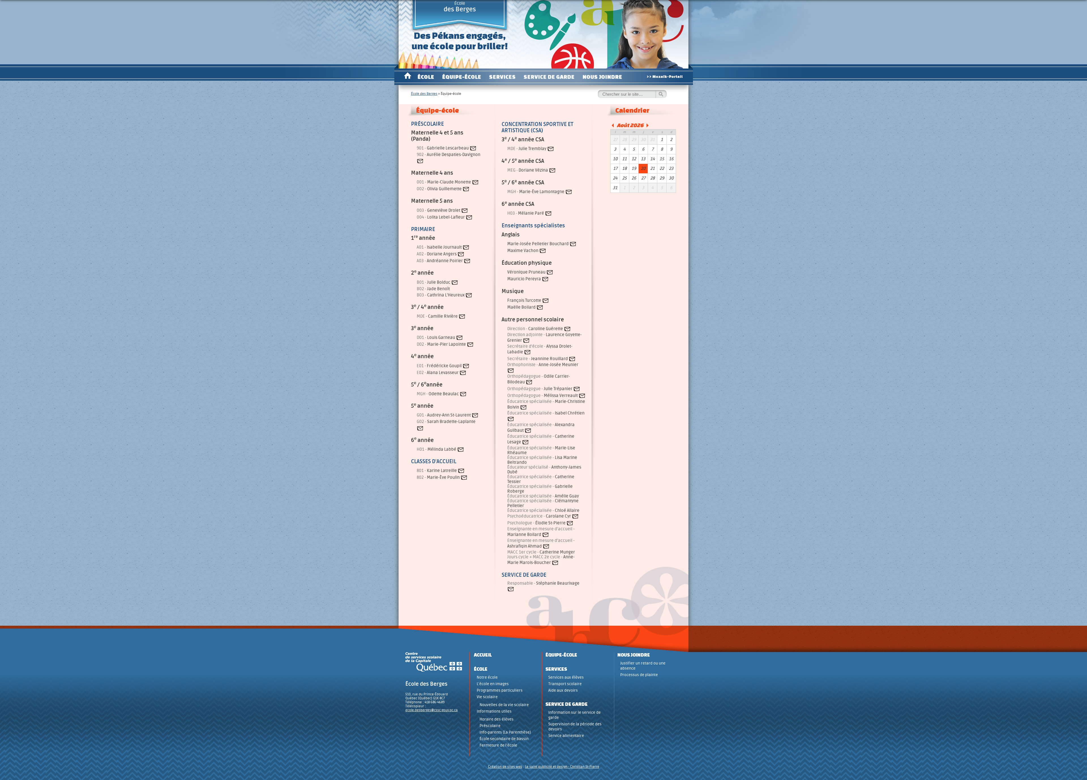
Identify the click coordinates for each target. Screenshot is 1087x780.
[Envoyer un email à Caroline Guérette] (567, 328)
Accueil (407, 77)
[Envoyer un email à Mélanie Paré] (548, 213)
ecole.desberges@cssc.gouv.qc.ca (431, 710)
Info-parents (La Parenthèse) (505, 732)
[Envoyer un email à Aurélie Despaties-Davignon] (420, 161)
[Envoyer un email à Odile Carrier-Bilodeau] (529, 382)
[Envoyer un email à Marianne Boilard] (545, 534)
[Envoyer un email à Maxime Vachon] (542, 250)
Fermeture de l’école (498, 745)
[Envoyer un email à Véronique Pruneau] (549, 272)
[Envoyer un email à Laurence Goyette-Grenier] (526, 340)
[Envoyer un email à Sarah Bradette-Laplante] (420, 428)
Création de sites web (505, 767)
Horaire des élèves (496, 719)
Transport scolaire (565, 683)
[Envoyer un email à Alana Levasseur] (462, 372)
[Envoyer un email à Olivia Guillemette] (466, 189)
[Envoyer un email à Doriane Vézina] (552, 170)
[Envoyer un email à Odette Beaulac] (463, 394)
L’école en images (493, 683)
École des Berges (424, 94)
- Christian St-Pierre (583, 767)
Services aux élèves (566, 677)
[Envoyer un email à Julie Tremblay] (550, 148)
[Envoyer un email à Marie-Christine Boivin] (523, 407)
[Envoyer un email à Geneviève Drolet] (464, 210)
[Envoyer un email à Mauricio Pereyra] (545, 279)
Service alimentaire (566, 735)
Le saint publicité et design (546, 767)
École (460, 7)
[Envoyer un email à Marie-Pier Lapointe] (470, 344)
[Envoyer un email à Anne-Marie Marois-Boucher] (555, 562)
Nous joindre (602, 77)
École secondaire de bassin (504, 738)
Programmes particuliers (500, 690)
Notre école (487, 677)
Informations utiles (494, 711)
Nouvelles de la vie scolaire (504, 704)
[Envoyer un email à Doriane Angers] (460, 254)
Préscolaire (490, 725)
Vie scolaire (487, 696)
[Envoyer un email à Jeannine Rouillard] (572, 358)
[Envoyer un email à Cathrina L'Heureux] (468, 295)
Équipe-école (461, 77)
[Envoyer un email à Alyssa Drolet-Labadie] (527, 352)
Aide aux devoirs (563, 690)
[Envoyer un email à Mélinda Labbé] (460, 449)
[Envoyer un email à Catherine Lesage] (525, 442)
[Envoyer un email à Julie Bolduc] (454, 282)
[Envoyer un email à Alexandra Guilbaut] (528, 430)
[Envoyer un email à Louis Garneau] (459, 337)
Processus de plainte (639, 674)
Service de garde (549, 77)
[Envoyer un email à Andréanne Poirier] (467, 261)
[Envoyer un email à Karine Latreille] (461, 470)
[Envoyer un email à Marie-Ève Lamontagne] (568, 191)
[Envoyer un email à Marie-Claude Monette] (475, 182)
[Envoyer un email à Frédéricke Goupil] (466, 366)
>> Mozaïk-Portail (665, 76)
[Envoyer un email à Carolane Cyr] (575, 516)
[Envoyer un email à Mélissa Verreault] (582, 395)
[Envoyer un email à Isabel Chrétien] (510, 418)
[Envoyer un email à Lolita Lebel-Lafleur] (469, 217)
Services (502, 77)
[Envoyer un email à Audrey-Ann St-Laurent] (475, 415)
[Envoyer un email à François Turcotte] (545, 300)
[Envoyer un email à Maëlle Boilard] (539, 307)
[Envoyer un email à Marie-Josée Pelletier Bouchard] (573, 244)
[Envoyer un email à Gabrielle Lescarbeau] (473, 148)
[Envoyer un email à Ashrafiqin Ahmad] (546, 546)
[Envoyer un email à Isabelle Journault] (466, 247)
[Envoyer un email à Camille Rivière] (462, 316)
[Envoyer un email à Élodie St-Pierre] (569, 523)
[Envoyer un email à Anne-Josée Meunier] (510, 370)
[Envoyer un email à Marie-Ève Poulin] (464, 477)
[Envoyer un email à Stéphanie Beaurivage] (510, 589)
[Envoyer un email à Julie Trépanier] (576, 388)
